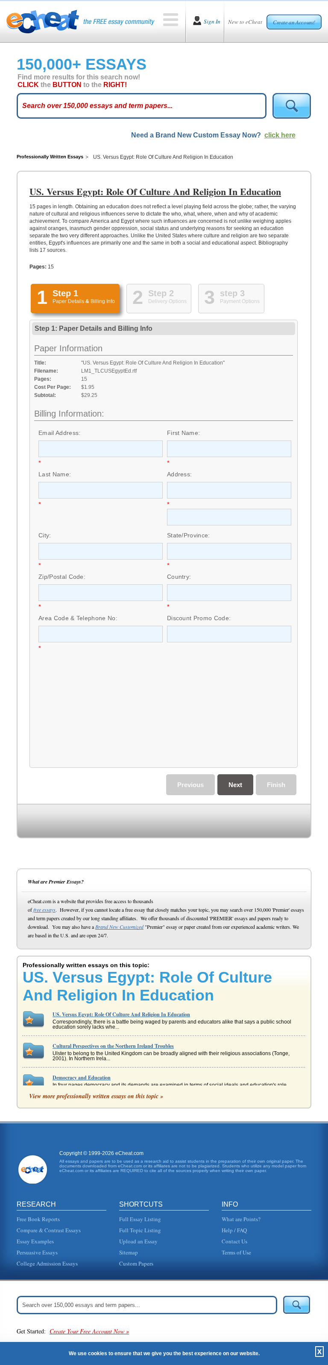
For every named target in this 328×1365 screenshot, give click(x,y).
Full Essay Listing (140, 1219)
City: (44, 535)
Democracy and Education (82, 1077)
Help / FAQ (234, 1230)
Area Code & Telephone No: (77, 618)
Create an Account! (294, 22)
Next (235, 784)
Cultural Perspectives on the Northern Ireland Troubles (113, 1046)
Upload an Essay (138, 1241)
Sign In (212, 21)
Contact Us (234, 1241)
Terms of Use (236, 1252)
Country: (179, 576)
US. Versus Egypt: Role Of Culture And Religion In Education (121, 1014)
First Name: (183, 432)
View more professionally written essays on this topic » (96, 1096)
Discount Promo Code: (199, 618)
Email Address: (59, 432)
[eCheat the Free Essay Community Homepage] (80, 21)
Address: (179, 474)
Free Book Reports (38, 1219)
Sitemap (128, 1252)
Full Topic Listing (140, 1230)
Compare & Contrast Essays (49, 1230)
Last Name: (54, 474)
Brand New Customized (119, 926)
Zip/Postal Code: (61, 576)
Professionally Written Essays (50, 156)
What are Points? (241, 1219)
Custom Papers (136, 1263)
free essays (44, 909)
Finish (276, 784)
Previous (190, 784)
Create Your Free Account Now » (89, 1331)
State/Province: (188, 535)
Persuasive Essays (37, 1252)
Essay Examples (35, 1241)
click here (280, 135)
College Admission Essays (47, 1263)
